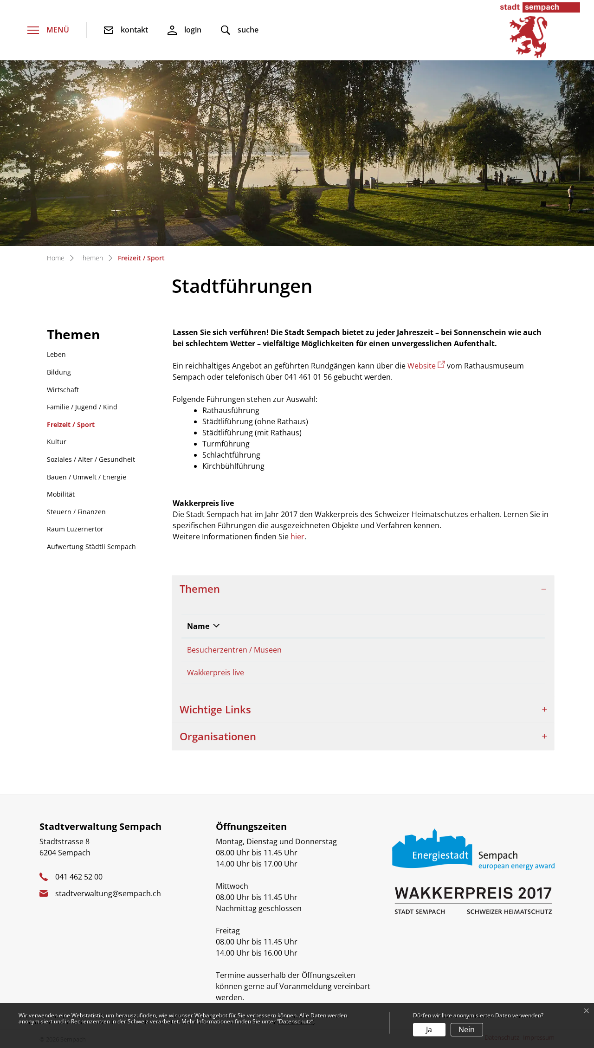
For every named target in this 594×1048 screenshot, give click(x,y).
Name (198, 626)
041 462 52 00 (79, 877)
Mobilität (61, 494)
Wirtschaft (63, 389)
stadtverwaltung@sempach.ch (108, 893)
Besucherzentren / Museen (234, 650)
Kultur (56, 441)
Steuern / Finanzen (76, 511)
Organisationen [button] (218, 736)
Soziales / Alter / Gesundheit (91, 459)
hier (297, 536)
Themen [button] (200, 588)
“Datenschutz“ (295, 1021)
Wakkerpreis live (215, 672)
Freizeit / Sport (71, 426)
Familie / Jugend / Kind (82, 406)
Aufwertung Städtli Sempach (91, 546)
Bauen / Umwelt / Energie (86, 476)
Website (426, 366)
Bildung (59, 372)
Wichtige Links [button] (215, 709)
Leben (56, 354)
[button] (240, 30)
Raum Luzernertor (75, 528)
